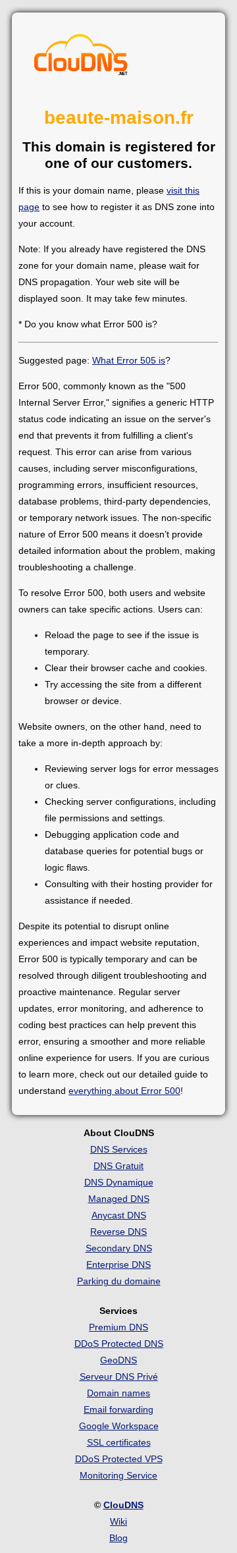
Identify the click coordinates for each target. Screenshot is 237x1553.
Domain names (118, 1393)
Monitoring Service (118, 1475)
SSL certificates (119, 1442)
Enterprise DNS (118, 1264)
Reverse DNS (118, 1231)
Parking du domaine (119, 1281)
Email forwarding (118, 1409)
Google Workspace (119, 1426)
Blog (118, 1538)
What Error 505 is (128, 360)
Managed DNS (118, 1198)
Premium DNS (118, 1327)
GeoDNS (118, 1360)
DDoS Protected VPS (119, 1459)
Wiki (118, 1521)
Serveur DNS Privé (119, 1376)
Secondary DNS (119, 1248)
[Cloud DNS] (81, 58)
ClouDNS (123, 1505)
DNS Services (118, 1149)
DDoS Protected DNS (118, 1343)
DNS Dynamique (118, 1182)
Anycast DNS (119, 1215)
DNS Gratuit (118, 1165)
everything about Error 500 (124, 1090)
